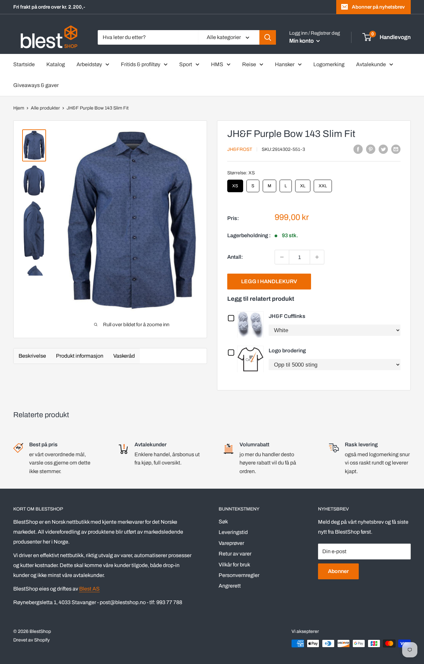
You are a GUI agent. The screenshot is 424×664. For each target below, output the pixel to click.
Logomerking (328, 64)
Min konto (302, 41)
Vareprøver (231, 543)
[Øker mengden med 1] (317, 257)
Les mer (252, 324)
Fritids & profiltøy (140, 64)
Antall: (235, 257)
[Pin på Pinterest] (370, 149)
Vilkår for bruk (234, 564)
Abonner (338, 571)
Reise (249, 64)
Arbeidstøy (89, 64)
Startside (24, 64)
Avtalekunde (371, 64)
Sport (185, 64)
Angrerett (230, 586)
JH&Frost (239, 149)
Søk (223, 521)
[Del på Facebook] (358, 149)
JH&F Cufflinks (287, 316)
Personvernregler (239, 575)
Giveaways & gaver (36, 85)
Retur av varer (235, 553)
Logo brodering (287, 350)
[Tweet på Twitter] (383, 149)
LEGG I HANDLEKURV (269, 281)
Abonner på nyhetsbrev (378, 7)
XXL (323, 184)
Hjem (18, 108)
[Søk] (267, 37)
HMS (217, 64)
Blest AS (89, 589)
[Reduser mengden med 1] (282, 257)
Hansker (284, 64)
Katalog (55, 64)
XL (303, 184)
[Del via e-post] (395, 149)
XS (235, 184)
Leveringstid (233, 532)
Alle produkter (45, 108)
